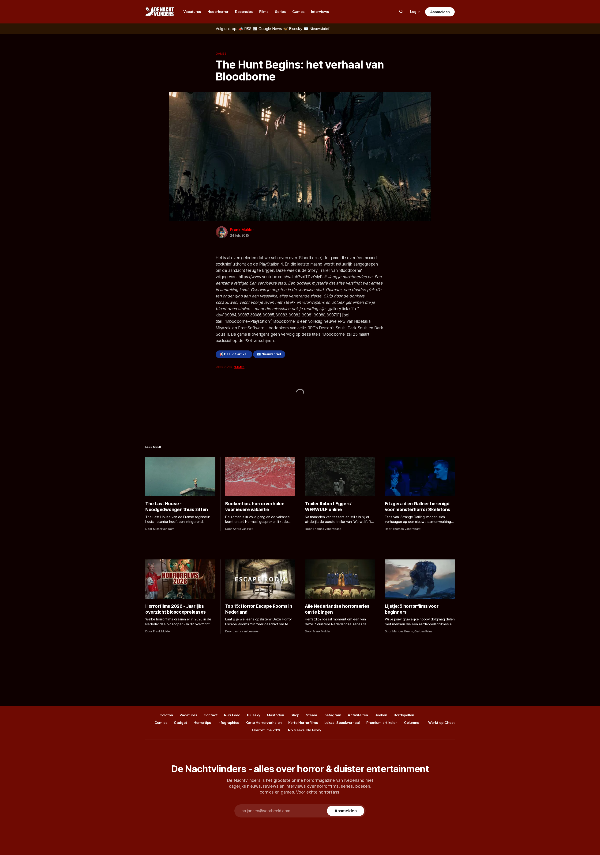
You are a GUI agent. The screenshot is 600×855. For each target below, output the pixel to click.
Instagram (332, 715)
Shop (295, 715)
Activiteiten (358, 715)
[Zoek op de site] (401, 11)
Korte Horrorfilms (303, 722)
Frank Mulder (242, 229)
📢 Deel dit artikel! (233, 354)
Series (280, 11)
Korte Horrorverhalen (264, 722)
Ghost (449, 722)
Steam (311, 715)
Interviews (320, 11)
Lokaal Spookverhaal (342, 722)
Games (298, 11)
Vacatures (192, 11)
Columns (411, 722)
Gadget (180, 722)
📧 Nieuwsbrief (269, 354)
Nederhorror (218, 11)
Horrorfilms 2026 (266, 730)
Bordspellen (404, 715)
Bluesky (253, 715)
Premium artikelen (382, 722)
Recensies (244, 11)
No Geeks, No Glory (304, 730)
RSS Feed (232, 715)
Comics (160, 722)
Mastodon (275, 715)
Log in (415, 11)
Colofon (166, 715)
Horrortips (202, 722)
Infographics (228, 722)
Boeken (381, 715)
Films (263, 11)
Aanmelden (440, 12)
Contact (211, 715)
